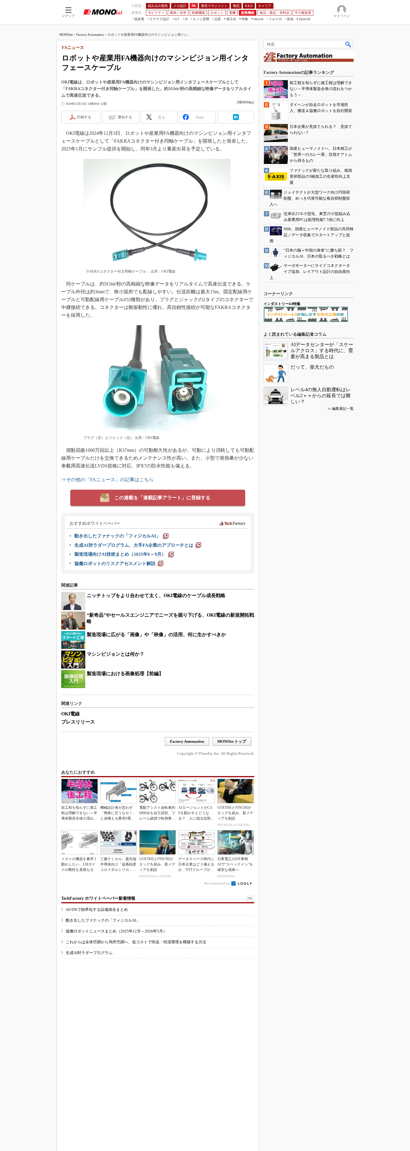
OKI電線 (70, 713)
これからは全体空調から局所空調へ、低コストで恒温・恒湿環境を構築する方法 (136, 942)
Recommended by (217, 883)
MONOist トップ (231, 741)
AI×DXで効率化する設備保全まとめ (97, 909)
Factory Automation (90, 34)
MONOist (66, 34)
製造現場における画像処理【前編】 (125, 673)
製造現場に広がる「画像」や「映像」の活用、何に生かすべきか (156, 634)
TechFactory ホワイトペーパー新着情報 (98, 898)
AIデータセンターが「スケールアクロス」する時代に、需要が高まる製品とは (322, 350)
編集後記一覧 (343, 408)
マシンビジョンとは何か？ (115, 654)
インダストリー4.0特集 (282, 304)
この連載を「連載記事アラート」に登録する (162, 497)
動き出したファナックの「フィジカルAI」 (103, 920)
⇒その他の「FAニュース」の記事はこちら (107, 479)
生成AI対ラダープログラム (89, 952)
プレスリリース (78, 721)
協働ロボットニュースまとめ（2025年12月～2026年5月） (116, 931)
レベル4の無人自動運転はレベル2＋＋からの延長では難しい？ (321, 395)
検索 (348, 44)
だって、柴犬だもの (312, 367)
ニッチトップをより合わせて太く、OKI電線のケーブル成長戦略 (156, 595)
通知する (125, 117)
